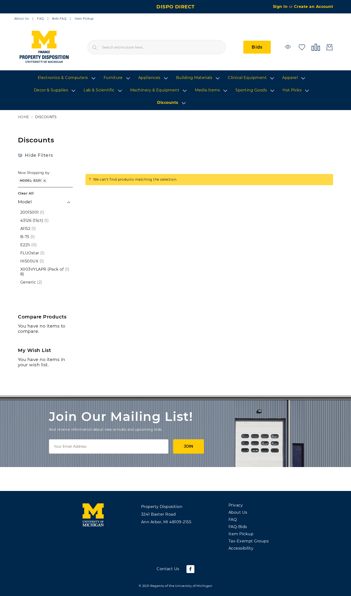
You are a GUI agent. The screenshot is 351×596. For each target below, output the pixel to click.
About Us (21, 18)
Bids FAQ (59, 18)
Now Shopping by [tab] (33, 173)
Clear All (25, 193)
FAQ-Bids (238, 526)
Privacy (236, 505)
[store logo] (44, 47)
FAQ (40, 18)
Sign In (281, 6)
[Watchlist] (288, 47)
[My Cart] (329, 47)
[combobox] (156, 47)
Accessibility (241, 548)
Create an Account (313, 6)
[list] (175, 90)
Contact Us (168, 569)
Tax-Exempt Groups (249, 541)
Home (23, 117)
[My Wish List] (302, 47)
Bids (257, 47)
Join (188, 446)
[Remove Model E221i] (45, 181)
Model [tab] (25, 202)
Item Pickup (84, 18)
